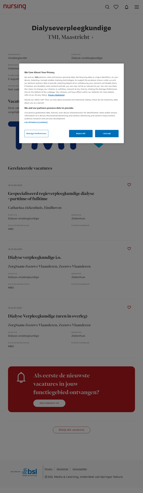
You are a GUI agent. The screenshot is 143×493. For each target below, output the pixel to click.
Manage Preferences (36, 133)
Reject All (80, 133)
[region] (71, 103)
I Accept (107, 133)
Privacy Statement (56, 95)
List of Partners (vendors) (36, 122)
